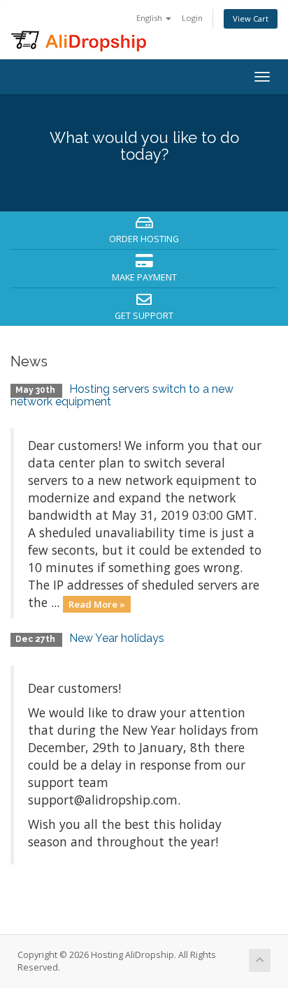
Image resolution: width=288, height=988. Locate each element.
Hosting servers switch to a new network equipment (121, 395)
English (150, 18)
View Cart (250, 18)
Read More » (97, 603)
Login (192, 18)
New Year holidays (116, 638)
